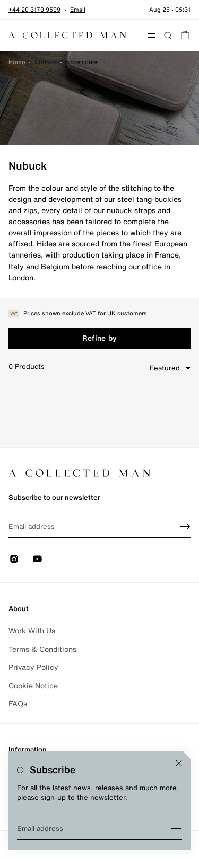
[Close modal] (179, 763)
